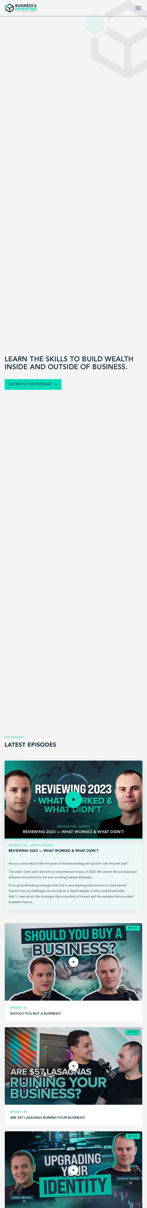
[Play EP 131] (73, 962)
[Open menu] (138, 8)
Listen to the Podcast (30, 384)
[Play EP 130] (73, 1066)
